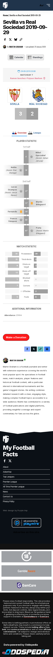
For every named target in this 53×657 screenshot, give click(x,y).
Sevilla (14, 104)
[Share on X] (10, 39)
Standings (38, 57)
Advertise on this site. (26, 532)
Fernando (12, 211)
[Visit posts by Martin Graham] (4, 46)
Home (5, 15)
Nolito (14, 167)
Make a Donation (16, 337)
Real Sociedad (38, 104)
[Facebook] (4, 461)
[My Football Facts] (5, 5)
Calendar (18, 57)
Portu (38, 228)
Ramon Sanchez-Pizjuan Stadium (26, 78)
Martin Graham (16, 46)
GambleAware (30, 616)
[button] (36, 5)
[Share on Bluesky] (16, 39)
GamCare (44, 616)
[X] (10, 461)
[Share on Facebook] (5, 39)
